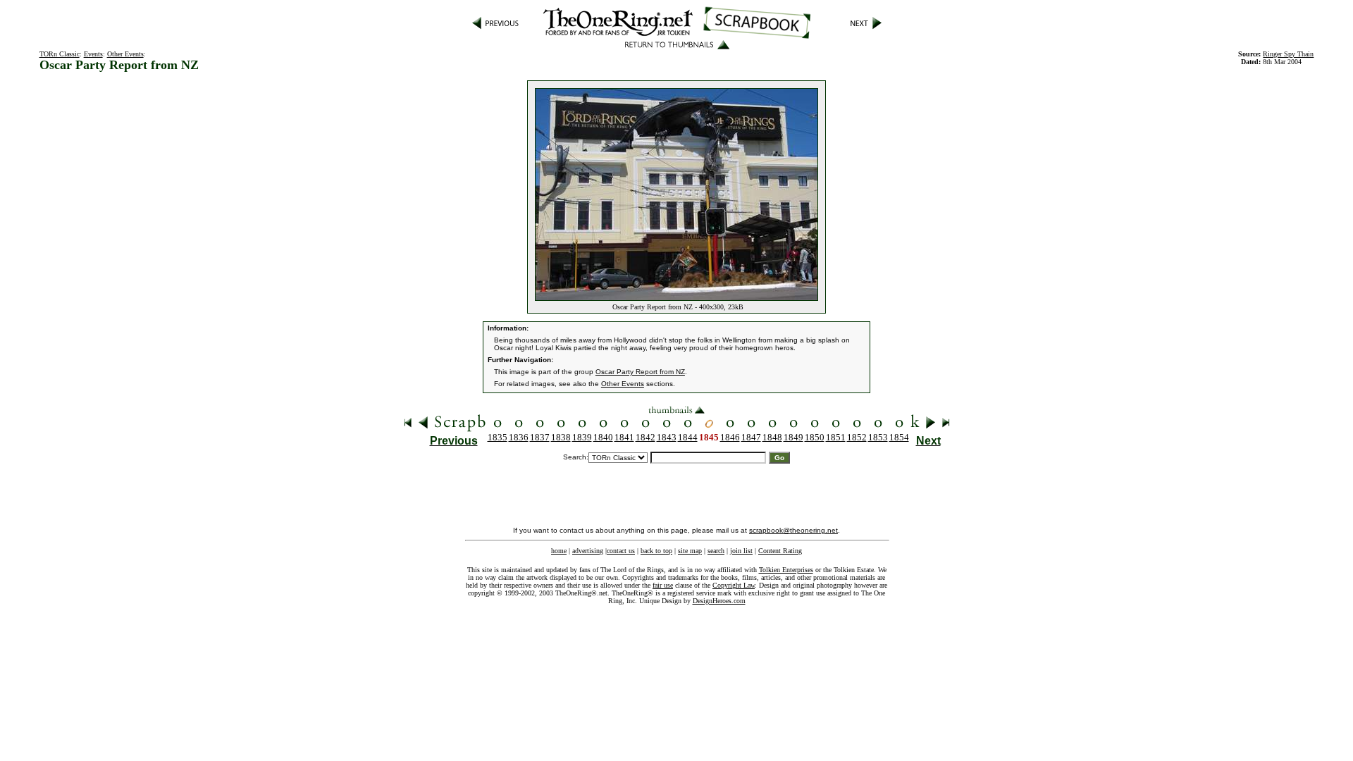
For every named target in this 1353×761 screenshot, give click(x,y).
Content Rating (780, 551)
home (559, 551)
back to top (656, 551)
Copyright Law (733, 585)
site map (690, 551)
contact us (621, 551)
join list (741, 551)
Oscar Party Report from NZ (640, 372)
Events (93, 54)
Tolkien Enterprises (786, 570)
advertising (587, 551)
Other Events (125, 54)
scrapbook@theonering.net (793, 530)
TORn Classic (59, 54)
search (716, 551)
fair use (663, 585)
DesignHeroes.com (719, 601)
